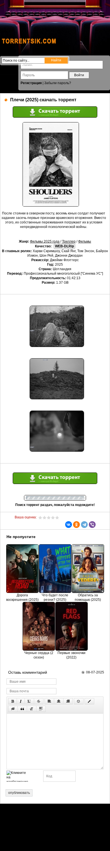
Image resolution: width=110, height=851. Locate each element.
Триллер (69, 241)
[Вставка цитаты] (22, 709)
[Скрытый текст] (13, 709)
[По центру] (58, 701)
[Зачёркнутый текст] (38, 701)
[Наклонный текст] (21, 701)
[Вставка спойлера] (41, 709)
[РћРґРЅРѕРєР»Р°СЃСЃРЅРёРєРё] (76, 524)
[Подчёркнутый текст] (29, 701)
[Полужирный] (12, 701)
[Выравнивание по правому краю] (68, 701)
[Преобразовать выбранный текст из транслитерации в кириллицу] (31, 709)
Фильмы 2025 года (45, 241)
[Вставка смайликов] (78, 701)
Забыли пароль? (57, 83)
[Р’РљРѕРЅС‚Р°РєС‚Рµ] (68, 524)
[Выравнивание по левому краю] (49, 701)
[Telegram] (84, 524)
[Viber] (92, 524)
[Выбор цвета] (89, 701)
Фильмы (84, 241)
